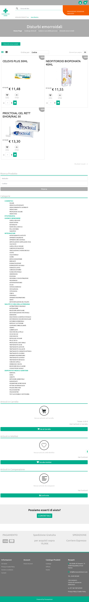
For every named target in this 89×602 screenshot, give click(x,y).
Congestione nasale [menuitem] (16, 368)
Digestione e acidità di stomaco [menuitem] (20, 317)
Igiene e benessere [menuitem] (12, 218)
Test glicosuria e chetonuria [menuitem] (19, 394)
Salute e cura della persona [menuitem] (17, 304)
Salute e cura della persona (48, 31)
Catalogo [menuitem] (48, 563)
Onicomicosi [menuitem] (13, 336)
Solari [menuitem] (11, 203)
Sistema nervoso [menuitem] (15, 287)
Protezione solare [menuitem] (16, 211)
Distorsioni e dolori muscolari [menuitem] (20, 319)
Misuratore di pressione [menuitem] (17, 383)
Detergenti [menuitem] (13, 224)
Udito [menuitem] (11, 299)
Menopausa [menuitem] (13, 280)
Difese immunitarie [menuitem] (15, 259)
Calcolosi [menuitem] (12, 244)
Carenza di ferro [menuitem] (15, 269)
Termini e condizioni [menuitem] (7, 570)
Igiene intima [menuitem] (13, 222)
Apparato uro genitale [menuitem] (17, 240)
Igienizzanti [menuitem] (13, 381)
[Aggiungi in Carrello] (15, 103)
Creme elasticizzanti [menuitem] (16, 205)
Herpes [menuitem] (11, 327)
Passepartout (48, 599)
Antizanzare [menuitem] (13, 308)
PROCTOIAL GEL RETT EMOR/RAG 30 (16, 114)
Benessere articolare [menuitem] (17, 310)
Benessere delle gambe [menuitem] (17, 366)
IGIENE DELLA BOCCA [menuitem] (15, 227)
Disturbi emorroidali (67, 31)
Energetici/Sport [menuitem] (15, 263)
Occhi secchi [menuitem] (13, 334)
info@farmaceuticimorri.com (79, 572)
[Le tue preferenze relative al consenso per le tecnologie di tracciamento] (87, 451)
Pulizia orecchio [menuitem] (15, 387)
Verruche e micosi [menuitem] (15, 364)
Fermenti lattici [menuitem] (14, 267)
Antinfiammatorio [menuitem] (15, 282)
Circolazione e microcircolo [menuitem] (19, 250)
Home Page (17, 31)
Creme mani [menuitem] (13, 209)
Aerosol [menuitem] (12, 372)
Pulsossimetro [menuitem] (14, 390)
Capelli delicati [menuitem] (14, 220)
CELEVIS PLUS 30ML (15, 61)
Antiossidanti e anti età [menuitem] (17, 235)
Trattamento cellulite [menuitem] (17, 349)
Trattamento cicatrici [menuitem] (16, 353)
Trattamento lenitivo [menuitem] (17, 357)
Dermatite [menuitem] (12, 315)
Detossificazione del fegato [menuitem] (19, 302)
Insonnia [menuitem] (12, 276)
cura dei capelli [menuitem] (14, 362)
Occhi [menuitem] (11, 285)
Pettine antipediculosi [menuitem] (17, 385)
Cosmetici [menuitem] (9, 201)
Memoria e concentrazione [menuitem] (18, 278)
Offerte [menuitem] (48, 566)
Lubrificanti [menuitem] (13, 330)
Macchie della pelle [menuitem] (16, 332)
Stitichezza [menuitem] (13, 291)
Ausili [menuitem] (11, 375)
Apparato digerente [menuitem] (16, 237)
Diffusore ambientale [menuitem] (17, 379)
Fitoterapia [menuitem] (10, 216)
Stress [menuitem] (11, 293)
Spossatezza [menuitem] (13, 289)
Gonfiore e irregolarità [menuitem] (17, 325)
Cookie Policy (82, 591)
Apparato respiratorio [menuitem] (17, 297)
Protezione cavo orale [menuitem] (17, 342)
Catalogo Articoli (30, 31)
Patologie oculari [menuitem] (15, 338)
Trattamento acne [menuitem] (15, 344)
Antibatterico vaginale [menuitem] (17, 306)
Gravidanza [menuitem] (13, 274)
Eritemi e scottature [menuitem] (16, 323)
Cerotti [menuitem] (12, 377)
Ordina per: (25, 52)
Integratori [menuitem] (10, 233)
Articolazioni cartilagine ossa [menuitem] (20, 242)
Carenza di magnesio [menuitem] (16, 248)
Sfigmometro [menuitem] (14, 392)
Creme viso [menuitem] (13, 214)
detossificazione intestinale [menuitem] (19, 312)
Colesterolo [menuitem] (13, 255)
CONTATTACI (44, 515)
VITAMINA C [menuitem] (13, 295)
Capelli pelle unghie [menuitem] (16, 246)
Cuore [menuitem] (11, 257)
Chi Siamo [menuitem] (4, 563)
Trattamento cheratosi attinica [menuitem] (20, 351)
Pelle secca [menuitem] (13, 340)
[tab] (3, 52)
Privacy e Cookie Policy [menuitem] (8, 566)
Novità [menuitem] (48, 570)
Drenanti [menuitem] (12, 261)
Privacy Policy (72, 591)
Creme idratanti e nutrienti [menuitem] (18, 207)
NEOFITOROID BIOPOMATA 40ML (63, 62)
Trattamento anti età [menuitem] (16, 347)
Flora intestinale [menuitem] (15, 272)
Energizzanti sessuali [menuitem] (16, 265)
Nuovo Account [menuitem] (28, 563)
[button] (17, 8)
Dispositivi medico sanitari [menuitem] (16, 370)
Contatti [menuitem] (3, 573)
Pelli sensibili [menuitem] (14, 229)
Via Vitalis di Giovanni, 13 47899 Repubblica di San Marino (76, 566)
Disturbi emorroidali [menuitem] (16, 321)
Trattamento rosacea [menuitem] (17, 360)
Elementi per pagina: (75, 52)
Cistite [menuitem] (11, 252)
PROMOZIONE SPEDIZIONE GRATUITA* (75, 12)
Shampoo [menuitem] (12, 231)
